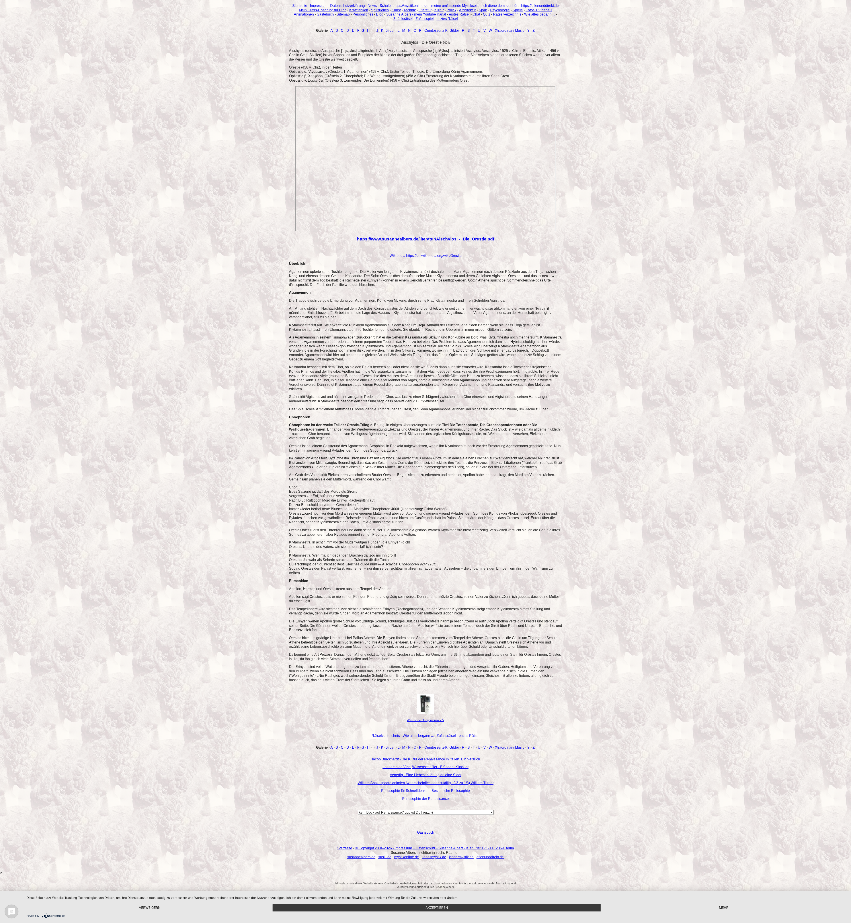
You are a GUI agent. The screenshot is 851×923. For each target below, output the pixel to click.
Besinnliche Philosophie (450, 791)
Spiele (518, 10)
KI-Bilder (388, 30)
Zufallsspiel (425, 19)
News (372, 6)
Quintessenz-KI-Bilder (441, 30)
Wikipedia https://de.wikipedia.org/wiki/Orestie (426, 256)
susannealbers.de (361, 857)
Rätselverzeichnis (507, 14)
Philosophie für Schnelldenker (405, 791)
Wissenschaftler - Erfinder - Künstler (440, 767)
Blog (379, 14)
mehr (723, 907)
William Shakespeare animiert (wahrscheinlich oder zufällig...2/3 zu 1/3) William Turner (426, 783)
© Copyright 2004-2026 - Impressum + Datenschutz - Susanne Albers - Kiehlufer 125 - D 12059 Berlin (434, 848)
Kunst (396, 10)
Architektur (467, 10)
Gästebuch (325, 14)
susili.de (384, 857)
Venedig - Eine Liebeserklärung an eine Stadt (425, 775)
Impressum (318, 6)
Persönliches (363, 14)
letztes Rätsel (447, 19)
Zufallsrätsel (403, 19)
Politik (451, 10)
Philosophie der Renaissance (425, 799)
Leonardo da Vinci (397, 767)
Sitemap (343, 14)
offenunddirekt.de (490, 857)
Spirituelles (380, 10)
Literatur (425, 10)
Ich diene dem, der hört (500, 6)
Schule (385, 6)
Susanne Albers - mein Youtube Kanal (416, 14)
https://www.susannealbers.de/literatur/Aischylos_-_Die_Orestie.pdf (425, 239)
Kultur (439, 10)
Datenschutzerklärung (347, 6)
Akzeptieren (437, 907)
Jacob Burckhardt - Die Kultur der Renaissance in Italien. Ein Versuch (425, 759)
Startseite (299, 6)
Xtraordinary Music (509, 30)
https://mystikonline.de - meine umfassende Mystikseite (437, 6)
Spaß (483, 10)
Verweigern (149, 907)
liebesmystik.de (434, 857)
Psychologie (500, 10)
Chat (476, 14)
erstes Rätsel (459, 14)
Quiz (486, 14)
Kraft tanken (358, 10)
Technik (410, 10)
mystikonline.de (406, 857)
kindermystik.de (461, 857)
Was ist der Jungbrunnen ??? (425, 720)
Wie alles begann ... (539, 14)
